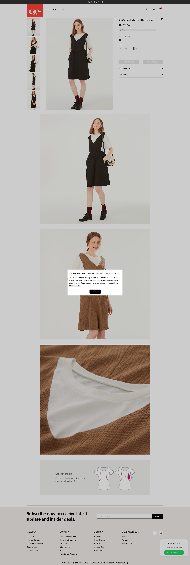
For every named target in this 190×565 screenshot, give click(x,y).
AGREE (95, 292)
